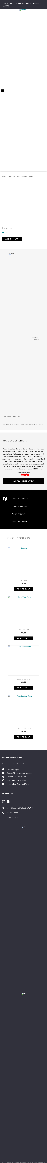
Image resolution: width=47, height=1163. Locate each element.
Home (4, 177)
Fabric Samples (13, 177)
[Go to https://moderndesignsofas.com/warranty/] (35, 336)
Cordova (23, 177)
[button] (23, 481)
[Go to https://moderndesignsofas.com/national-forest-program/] (23, 425)
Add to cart (11, 239)
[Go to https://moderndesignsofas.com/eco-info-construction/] (11, 336)
